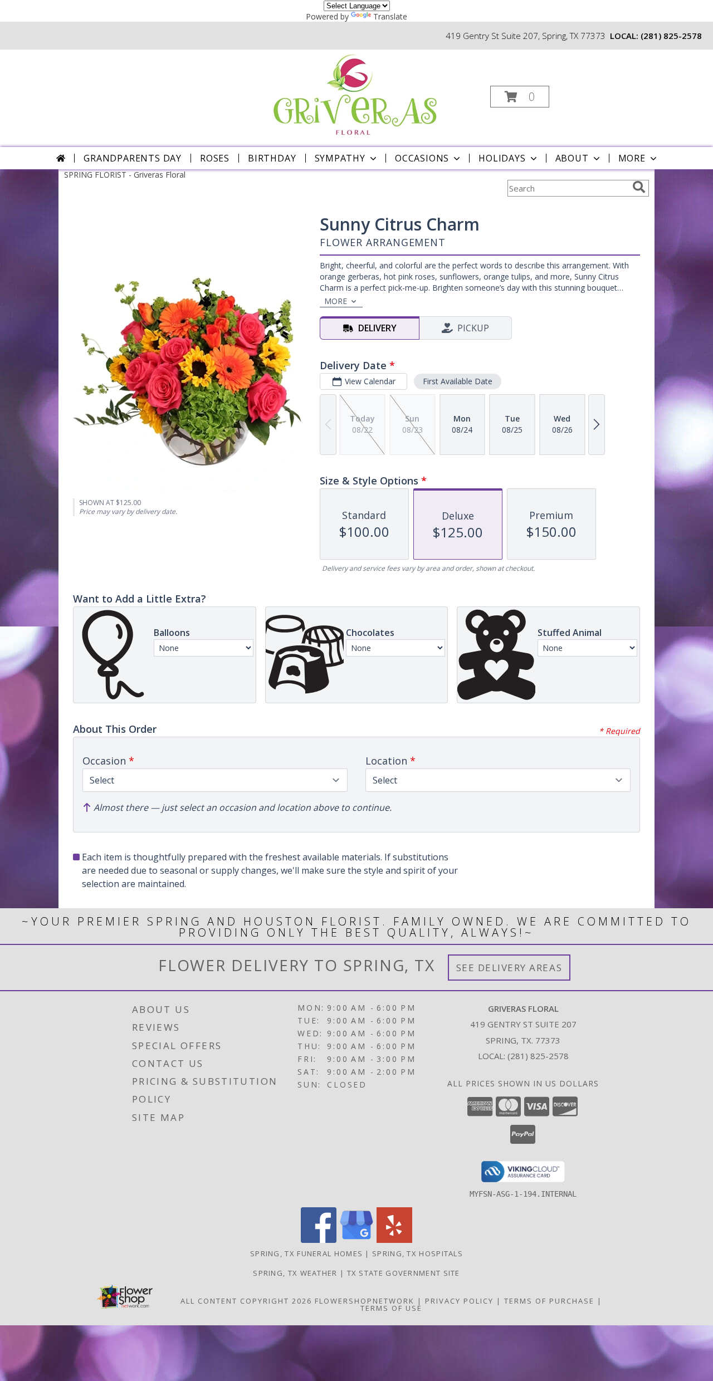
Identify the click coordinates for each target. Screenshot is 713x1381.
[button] (519, 96)
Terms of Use (391, 1308)
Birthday (272, 158)
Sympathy (340, 158)
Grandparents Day (133, 158)
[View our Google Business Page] (356, 1240)
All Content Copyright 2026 (246, 1301)
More (632, 158)
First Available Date (457, 381)
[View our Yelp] (394, 1240)
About (572, 158)
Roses (214, 158)
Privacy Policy (459, 1301)
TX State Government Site (403, 1273)
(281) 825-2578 (671, 35)
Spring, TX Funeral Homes (306, 1253)
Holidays (501, 158)
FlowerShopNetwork (364, 1301)
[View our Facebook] (318, 1240)
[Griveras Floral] (356, 93)
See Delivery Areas (509, 967)
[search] (638, 187)
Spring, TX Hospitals (417, 1253)
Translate (390, 16)
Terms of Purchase (549, 1301)
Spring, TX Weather (295, 1273)
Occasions (422, 158)
